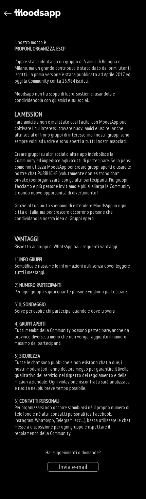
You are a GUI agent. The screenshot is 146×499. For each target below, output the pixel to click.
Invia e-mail (73, 466)
